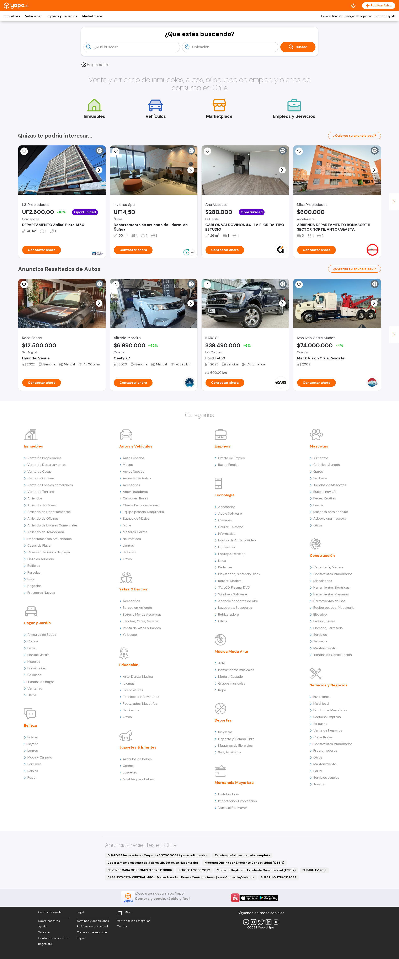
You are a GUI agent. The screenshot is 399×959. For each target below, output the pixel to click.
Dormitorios (36, 668)
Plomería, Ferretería (328, 628)
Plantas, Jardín (38, 655)
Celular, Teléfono (230, 527)
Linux (222, 560)
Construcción (322, 555)
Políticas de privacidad (92, 926)
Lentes (32, 750)
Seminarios (131, 710)
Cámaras (225, 520)
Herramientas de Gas (329, 601)
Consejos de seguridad (358, 16)
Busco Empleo (229, 464)
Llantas (128, 545)
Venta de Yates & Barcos (142, 628)
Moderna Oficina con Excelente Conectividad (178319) (244, 862)
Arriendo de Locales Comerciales (52, 525)
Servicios (320, 634)
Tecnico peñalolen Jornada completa (242, 855)
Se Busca (130, 552)
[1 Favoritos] (207, 151)
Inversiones (321, 697)
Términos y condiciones (93, 921)
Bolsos (32, 737)
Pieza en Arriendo (40, 559)
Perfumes (34, 764)
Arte (221, 663)
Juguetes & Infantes (137, 747)
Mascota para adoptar (330, 512)
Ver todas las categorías (133, 921)
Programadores (325, 750)
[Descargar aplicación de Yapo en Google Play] (268, 898)
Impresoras (226, 547)
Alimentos (321, 458)
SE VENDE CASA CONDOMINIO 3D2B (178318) (139, 870)
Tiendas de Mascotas (329, 485)
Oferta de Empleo (231, 458)
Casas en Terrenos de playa (48, 552)
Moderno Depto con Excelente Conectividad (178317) (256, 870)
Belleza (30, 725)
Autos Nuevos (133, 471)
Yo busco (130, 634)
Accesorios (131, 485)
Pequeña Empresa (327, 717)
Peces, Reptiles (324, 498)
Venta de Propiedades (44, 458)
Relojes (32, 771)
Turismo (319, 784)
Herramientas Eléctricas (331, 587)
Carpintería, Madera (328, 567)
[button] (99, 170)
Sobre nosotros (49, 921)
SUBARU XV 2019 (314, 870)
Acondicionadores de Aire (238, 601)
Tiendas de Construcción (332, 655)
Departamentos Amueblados (49, 539)
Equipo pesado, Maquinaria (143, 512)
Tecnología (225, 495)
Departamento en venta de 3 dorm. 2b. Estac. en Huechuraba (152, 862)
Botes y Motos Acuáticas (142, 614)
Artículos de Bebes (41, 634)
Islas (30, 579)
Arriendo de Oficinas (43, 518)
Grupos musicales (231, 683)
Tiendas (122, 926)
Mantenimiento (324, 648)
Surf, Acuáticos (229, 752)
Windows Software (232, 594)
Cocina (32, 641)
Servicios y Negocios (328, 685)
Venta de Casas (39, 471)
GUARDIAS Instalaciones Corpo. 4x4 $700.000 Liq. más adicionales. (157, 855)
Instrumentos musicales (236, 670)
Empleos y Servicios (61, 16)
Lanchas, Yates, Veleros (140, 621)
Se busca (34, 675)
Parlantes (225, 567)
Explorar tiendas (331, 16)
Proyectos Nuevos (41, 592)
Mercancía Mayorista (234, 782)
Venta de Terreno (40, 491)
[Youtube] (276, 922)
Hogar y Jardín (37, 622)
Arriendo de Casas (41, 505)
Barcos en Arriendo (137, 607)
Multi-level (321, 703)
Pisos (31, 648)
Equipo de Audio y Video (237, 540)
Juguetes (130, 772)
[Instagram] (253, 922)
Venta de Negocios (327, 730)
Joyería (32, 744)
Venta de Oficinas (40, 478)
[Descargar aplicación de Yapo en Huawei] (235, 897)
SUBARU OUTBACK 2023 (278, 877)
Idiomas (128, 683)
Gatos (318, 471)
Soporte (44, 932)
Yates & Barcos (133, 589)
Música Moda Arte (231, 651)
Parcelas (33, 572)
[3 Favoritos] (115, 284)
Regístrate (45, 944)
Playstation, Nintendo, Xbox (239, 574)
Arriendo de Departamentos (49, 512)
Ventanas (34, 688)
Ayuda (42, 926)
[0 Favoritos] (24, 151)
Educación (128, 664)
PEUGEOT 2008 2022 (194, 870)
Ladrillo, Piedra (324, 621)
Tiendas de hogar (40, 682)
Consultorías (323, 737)
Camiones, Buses (135, 498)
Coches (128, 766)
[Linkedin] (268, 922)
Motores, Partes (135, 532)
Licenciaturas (133, 690)
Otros (31, 695)
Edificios (33, 565)
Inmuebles (12, 16)
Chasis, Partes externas (141, 505)
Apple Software (230, 513)
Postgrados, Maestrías (140, 703)
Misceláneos (322, 581)
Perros (318, 505)
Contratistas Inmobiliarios (332, 574)
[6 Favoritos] (299, 151)
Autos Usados (133, 458)
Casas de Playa (38, 545)
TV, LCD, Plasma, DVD (234, 587)
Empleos (222, 446)
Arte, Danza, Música (138, 676)
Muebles (33, 661)
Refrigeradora (228, 614)
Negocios (34, 586)
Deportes (223, 720)
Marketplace (92, 16)
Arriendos (34, 498)
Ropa (31, 777)
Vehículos (32, 16)
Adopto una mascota (329, 518)
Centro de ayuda (384, 16)
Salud (317, 771)
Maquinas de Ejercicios (235, 745)
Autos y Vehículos (135, 446)
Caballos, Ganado (326, 464)
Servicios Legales (326, 777)
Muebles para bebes (138, 779)
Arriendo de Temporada (45, 532)
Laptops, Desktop (232, 554)
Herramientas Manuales (331, 594)
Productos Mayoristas (330, 710)
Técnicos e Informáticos (141, 697)
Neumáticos (132, 539)
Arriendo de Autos (137, 478)
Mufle (127, 525)
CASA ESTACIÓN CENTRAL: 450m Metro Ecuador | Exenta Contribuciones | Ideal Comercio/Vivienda (180, 877)
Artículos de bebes (137, 759)
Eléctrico (320, 614)
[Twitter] (261, 922)
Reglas (81, 938)
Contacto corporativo (53, 938)
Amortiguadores (135, 491)
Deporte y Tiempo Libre (236, 739)
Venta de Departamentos (46, 464)
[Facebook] (246, 922)
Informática (226, 533)
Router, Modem (229, 581)
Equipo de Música (136, 518)
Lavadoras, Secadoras (235, 607)
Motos (128, 464)
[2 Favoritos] (115, 151)
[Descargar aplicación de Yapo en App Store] (249, 898)
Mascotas (319, 446)
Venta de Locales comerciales (50, 485)
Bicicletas (225, 732)
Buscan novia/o (324, 491)
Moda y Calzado (39, 757)
